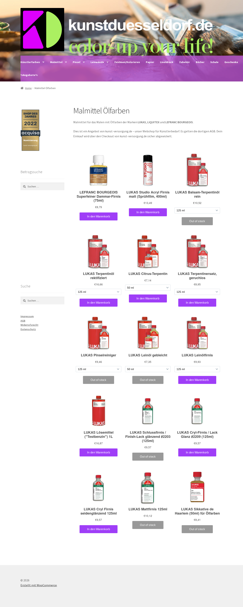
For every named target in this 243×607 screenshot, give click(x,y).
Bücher (200, 62)
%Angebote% (29, 75)
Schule (214, 62)
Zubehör (184, 62)
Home (28, 88)
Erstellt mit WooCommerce (39, 585)
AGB (23, 320)
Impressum (27, 316)
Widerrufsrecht (29, 325)
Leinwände (97, 62)
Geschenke (231, 62)
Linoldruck (166, 62)
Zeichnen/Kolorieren (127, 62)
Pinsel (76, 62)
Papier (150, 62)
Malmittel (56, 62)
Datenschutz (28, 329)
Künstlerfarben (30, 62)
